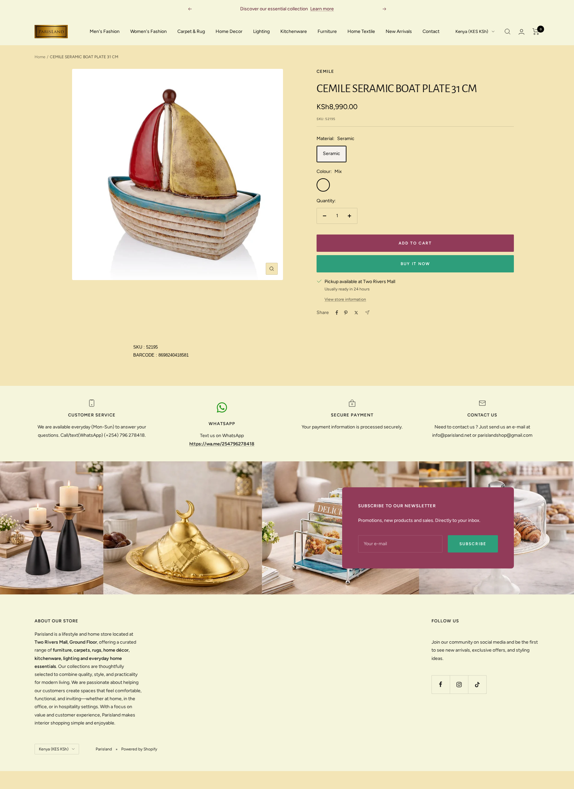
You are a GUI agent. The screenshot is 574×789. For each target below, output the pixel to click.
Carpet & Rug (191, 31)
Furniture (327, 31)
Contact (431, 31)
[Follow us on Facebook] (440, 684)
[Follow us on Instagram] (459, 684)
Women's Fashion (148, 31)
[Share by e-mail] (367, 312)
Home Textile (361, 31)
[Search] (508, 32)
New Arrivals (399, 31)
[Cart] (535, 31)
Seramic (331, 153)
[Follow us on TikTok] (477, 684)
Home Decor (229, 31)
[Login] (522, 32)
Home (40, 57)
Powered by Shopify (139, 749)
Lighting (261, 31)
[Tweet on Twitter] (356, 312)
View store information (345, 299)
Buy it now (415, 263)
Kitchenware (293, 31)
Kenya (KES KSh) (471, 31)
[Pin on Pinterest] (345, 312)
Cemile (325, 71)
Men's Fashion (105, 31)
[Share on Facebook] (336, 312)
